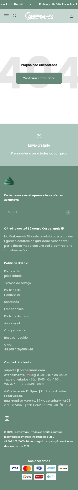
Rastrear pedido (16, 338)
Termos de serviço (17, 283)
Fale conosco (14, 309)
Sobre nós (11, 302)
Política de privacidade (12, 273)
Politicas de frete (16, 316)
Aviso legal (12, 323)
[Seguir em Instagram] (7, 418)
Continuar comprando (39, 78)
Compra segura (15, 330)
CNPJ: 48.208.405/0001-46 (18, 347)
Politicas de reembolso (12, 292)
